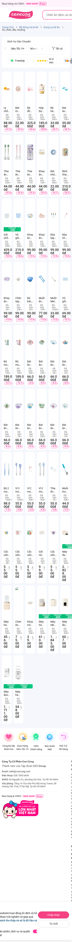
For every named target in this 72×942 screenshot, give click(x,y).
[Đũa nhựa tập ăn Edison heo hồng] (65, 215)
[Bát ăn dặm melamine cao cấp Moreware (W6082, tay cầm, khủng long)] (7, 405)
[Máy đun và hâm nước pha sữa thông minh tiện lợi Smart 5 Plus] (7, 672)
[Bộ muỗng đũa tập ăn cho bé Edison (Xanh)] (7, 342)
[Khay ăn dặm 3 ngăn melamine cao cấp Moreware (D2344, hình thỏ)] (42, 215)
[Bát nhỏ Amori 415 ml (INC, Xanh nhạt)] (53, 152)
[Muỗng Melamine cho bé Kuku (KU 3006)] (53, 279)
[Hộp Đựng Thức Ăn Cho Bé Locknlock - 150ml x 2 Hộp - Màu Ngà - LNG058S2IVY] (42, 88)
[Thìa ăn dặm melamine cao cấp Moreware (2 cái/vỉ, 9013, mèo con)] (30, 152)
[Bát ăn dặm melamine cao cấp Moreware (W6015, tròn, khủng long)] (42, 405)
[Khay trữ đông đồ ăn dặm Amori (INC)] (30, 602)
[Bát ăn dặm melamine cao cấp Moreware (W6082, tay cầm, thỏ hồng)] (30, 342)
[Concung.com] (21, 14)
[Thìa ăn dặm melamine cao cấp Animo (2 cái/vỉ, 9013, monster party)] (53, 469)
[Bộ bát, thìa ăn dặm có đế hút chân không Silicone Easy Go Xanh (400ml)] (30, 279)
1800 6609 (31, 3)
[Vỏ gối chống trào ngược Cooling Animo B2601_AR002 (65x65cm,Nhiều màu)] (18, 215)
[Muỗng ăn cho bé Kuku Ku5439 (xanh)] (42, 279)
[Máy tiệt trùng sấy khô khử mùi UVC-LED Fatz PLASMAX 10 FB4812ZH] (53, 602)
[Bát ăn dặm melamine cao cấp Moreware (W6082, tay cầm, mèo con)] (53, 405)
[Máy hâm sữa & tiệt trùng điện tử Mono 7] (18, 672)
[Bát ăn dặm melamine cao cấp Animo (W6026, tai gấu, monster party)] (65, 405)
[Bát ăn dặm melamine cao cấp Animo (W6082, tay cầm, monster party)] (53, 342)
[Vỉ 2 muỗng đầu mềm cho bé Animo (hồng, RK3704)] (30, 469)
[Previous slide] (5, 48)
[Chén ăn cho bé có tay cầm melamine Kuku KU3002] (18, 602)
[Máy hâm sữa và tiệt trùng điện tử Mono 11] (7, 602)
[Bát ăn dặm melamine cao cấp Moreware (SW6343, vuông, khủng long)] (42, 342)
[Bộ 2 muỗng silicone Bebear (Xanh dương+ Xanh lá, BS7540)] (7, 469)
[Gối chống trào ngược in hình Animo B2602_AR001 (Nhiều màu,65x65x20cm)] (7, 215)
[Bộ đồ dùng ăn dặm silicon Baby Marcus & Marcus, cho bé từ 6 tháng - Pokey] (30, 88)
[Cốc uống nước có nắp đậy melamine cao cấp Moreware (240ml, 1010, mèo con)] (53, 532)
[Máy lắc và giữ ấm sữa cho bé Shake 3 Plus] (65, 602)
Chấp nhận (53, 914)
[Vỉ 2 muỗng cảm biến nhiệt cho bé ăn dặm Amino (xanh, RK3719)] (42, 469)
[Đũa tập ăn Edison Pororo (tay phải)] (53, 215)
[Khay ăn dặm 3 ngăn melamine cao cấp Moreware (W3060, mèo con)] (7, 279)
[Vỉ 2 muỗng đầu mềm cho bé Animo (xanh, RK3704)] (18, 469)
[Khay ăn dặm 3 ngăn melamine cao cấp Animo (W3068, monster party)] (30, 215)
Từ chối (53, 923)
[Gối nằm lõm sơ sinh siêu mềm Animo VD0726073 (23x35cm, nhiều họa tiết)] (42, 532)
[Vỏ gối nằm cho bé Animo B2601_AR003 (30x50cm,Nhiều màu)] (65, 279)
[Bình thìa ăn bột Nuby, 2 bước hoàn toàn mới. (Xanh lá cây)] (65, 152)
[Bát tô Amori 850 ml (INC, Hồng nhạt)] (18, 88)
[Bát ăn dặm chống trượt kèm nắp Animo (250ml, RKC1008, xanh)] (65, 88)
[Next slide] (42, 49)
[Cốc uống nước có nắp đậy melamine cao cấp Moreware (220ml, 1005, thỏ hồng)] (18, 532)
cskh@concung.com (19, 771)
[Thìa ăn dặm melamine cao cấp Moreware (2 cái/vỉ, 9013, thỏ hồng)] (18, 152)
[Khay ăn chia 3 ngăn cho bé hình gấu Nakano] (42, 152)
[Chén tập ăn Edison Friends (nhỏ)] (18, 279)
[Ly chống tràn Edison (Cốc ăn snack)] (7, 88)
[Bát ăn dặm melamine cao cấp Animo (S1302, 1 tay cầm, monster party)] (30, 405)
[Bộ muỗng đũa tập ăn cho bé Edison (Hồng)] (18, 342)
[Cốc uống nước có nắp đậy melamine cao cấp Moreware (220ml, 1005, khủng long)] (30, 532)
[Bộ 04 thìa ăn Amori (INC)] (53, 88)
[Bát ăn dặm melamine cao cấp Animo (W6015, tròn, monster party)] (65, 342)
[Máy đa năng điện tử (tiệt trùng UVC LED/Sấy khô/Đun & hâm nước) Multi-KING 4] (65, 532)
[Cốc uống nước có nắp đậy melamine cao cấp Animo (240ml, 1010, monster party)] (7, 532)
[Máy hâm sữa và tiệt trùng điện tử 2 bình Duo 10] (42, 602)
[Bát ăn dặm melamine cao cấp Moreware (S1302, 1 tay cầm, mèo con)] (18, 405)
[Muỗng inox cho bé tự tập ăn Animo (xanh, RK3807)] (65, 469)
